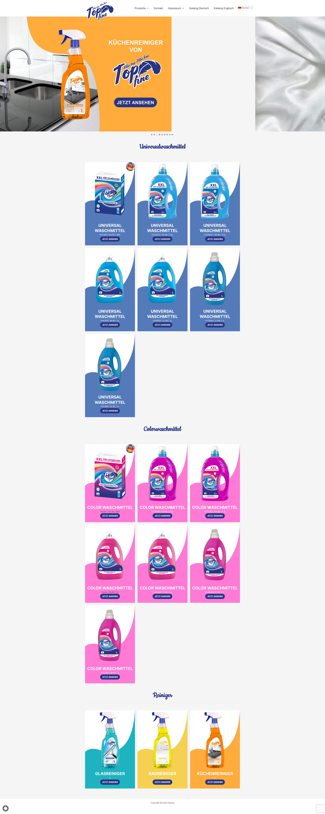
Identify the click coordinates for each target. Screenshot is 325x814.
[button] (5, 808)
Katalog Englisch (224, 8)
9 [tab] (172, 134)
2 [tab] (154, 134)
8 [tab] (169, 134)
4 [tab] (159, 134)
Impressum (174, 8)
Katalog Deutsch (199, 8)
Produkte (140, 8)
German (245, 8)
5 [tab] (162, 134)
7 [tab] (167, 134)
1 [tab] (151, 134)
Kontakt (158, 8)
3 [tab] (157, 134)
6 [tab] (164, 134)
